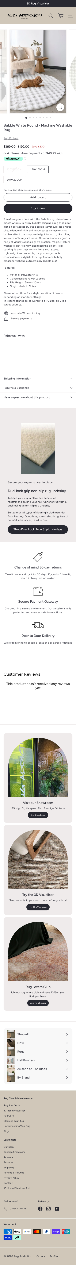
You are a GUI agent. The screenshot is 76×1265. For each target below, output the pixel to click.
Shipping (22, 190)
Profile (53, 1256)
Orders (41, 1256)
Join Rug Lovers (38, 1003)
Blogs (7, 1131)
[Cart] (61, 15)
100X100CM (16, 170)
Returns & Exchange (16, 387)
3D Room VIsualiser (14, 1110)
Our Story (9, 1147)
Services (8, 1162)
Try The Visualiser (38, 907)
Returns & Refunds (14, 1172)
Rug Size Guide (12, 1105)
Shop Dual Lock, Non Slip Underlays (37, 529)
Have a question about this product (27, 397)
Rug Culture (11, 138)
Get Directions (38, 815)
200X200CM (15, 179)
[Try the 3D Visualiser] (38, 859)
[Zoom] (60, 107)
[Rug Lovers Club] (38, 951)
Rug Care (9, 1115)
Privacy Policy (11, 1178)
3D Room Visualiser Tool (17, 1188)
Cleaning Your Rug (14, 1121)
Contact (8, 1183)
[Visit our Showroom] (38, 767)
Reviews (8, 1157)
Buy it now (38, 208)
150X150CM (37, 169)
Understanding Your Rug (17, 1126)
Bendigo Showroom (14, 1152)
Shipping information (17, 378)
